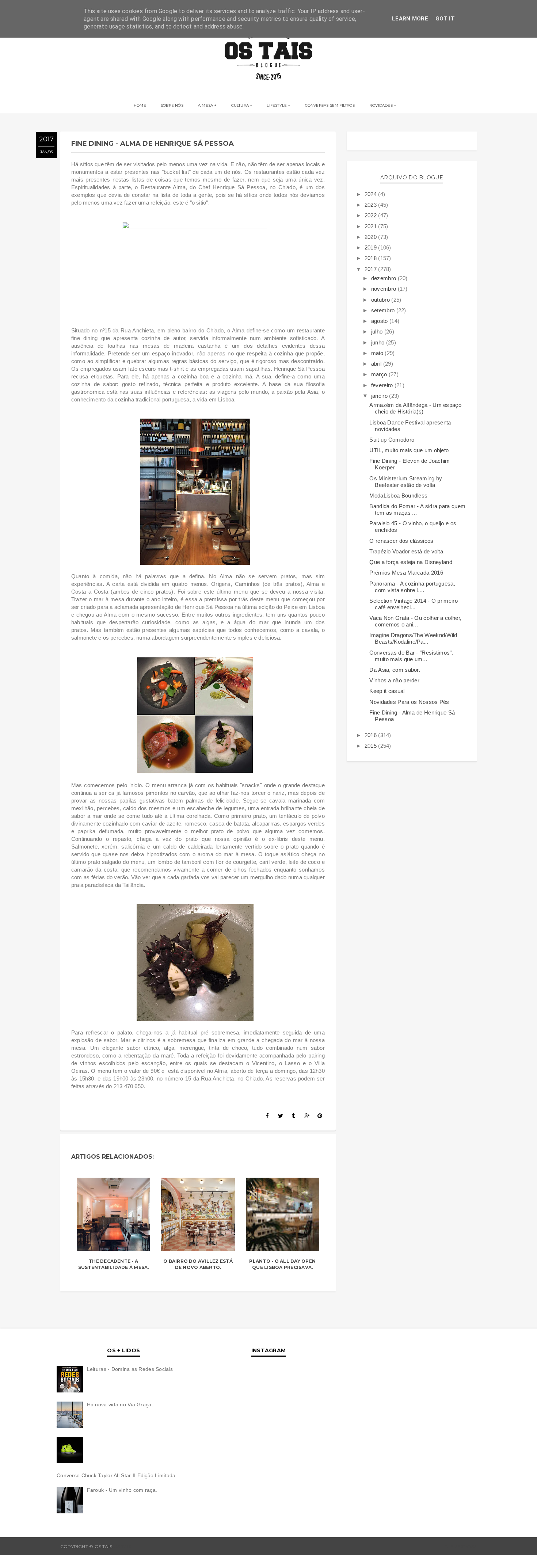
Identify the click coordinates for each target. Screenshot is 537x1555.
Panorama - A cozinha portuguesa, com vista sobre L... (412, 586)
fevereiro (383, 385)
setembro (383, 310)
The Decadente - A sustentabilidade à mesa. (113, 1264)
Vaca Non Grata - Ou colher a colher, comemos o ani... (415, 621)
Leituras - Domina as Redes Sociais (130, 1369)
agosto (380, 321)
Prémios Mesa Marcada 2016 (406, 572)
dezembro (384, 278)
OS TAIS (122, 1546)
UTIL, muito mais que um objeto (409, 450)
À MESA (205, 105)
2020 (371, 237)
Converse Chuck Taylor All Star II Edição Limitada (116, 1475)
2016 (371, 735)
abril (377, 364)
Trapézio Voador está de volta (406, 551)
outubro (381, 300)
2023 (371, 205)
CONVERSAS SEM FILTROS (330, 105)
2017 (371, 269)
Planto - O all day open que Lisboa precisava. (282, 1264)
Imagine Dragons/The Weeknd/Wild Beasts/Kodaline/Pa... (413, 638)
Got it (445, 18)
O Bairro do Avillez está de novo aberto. (198, 1264)
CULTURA (240, 105)
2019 (371, 247)
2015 (371, 746)
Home (140, 105)
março (380, 374)
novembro (384, 289)
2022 (371, 215)
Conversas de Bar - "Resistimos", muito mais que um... (411, 655)
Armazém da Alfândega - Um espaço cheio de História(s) (415, 408)
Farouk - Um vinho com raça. (122, 1490)
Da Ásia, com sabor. (394, 670)
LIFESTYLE (277, 105)
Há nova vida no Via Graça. (120, 1404)
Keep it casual (386, 691)
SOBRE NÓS (172, 105)
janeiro (380, 396)
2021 (371, 226)
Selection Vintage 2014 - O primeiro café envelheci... (413, 604)
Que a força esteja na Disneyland (410, 562)
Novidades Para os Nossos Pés (409, 702)
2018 (371, 258)
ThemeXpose (461, 1546)
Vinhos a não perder (394, 680)
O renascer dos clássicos (401, 541)
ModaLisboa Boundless (398, 495)
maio (378, 353)
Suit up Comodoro (391, 440)
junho (378, 342)
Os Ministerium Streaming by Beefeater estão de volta (405, 481)
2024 (371, 194)
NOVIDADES (381, 105)
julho (377, 331)
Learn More (410, 18)
